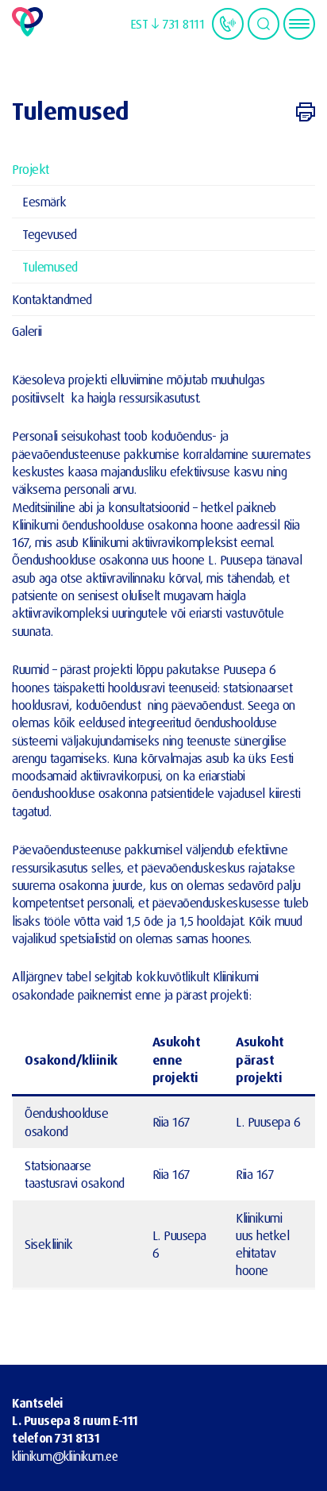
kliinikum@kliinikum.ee (64, 1456)
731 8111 (183, 23)
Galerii (27, 330)
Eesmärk (44, 201)
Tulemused (50, 266)
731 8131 (77, 1438)
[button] (145, 24)
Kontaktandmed (52, 299)
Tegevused (49, 233)
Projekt (30, 168)
